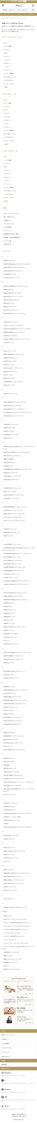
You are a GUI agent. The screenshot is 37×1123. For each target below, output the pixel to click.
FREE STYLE (12, 405)
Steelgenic (13, 778)
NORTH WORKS (13, 656)
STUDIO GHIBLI (13, 775)
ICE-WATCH (12, 488)
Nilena (8, 662)
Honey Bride (12, 476)
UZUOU (9, 839)
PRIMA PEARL (12, 697)
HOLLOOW (9, 462)
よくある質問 (7, 227)
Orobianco (11, 678)
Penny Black (12, 717)
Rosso (8, 746)
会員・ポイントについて (8, 1035)
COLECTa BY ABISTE (17, 329)
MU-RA (8, 620)
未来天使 (10, 962)
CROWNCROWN (14, 332)
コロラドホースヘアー (17, 926)
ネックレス (7, 49)
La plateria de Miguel (16, 581)
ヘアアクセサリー (9, 80)
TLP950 (12, 817)
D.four (10, 351)
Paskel (9, 714)
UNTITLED (11, 835)
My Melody (11, 633)
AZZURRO (10, 274)
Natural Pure (13, 659)
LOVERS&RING (14, 570)
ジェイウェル (12, 933)
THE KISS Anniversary (17, 813)
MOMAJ (10, 610)
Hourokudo (11, 479)
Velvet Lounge (15, 851)
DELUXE (10, 361)
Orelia (8, 674)
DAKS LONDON (14, 354)
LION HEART (12, 564)
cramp (8, 342)
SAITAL (9, 761)
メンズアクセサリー (8, 151)
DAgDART (10, 358)
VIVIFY (9, 847)
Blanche (10, 306)
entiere (11, 393)
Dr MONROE (13, 381)
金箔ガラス (12, 969)
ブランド (5, 251)
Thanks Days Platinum (17, 827)
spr (9, 794)
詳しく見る (28, 993)
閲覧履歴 (3, 1064)
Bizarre (9, 303)
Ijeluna (10, 491)
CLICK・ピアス (13, 325)
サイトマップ (7, 230)
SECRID (10, 768)
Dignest (10, 371)
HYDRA (8, 466)
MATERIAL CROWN (15, 599)
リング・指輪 (7, 46)
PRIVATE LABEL (15, 700)
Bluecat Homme (14, 313)
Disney (9, 378)
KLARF (8, 536)
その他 (5, 87)
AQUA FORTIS (14, 267)
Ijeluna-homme (14, 495)
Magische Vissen (15, 627)
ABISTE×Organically (17, 264)
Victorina (10, 858)
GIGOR (9, 431)
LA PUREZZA (12, 544)
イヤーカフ (7, 60)
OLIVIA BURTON (14, 671)
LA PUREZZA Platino (18, 553)
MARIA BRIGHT (13, 596)
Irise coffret (11, 498)
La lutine (10, 577)
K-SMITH (10, 529)
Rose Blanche (13, 743)
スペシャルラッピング (10, 939)
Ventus (9, 854)
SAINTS (9, 758)
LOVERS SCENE (14, 567)
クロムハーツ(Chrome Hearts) (17, 922)
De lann (9, 364)
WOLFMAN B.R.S (12, 876)
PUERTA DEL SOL (14, 703)
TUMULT (6, 823)
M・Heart (10, 637)
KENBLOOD (11, 532)
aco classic (12, 277)
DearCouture (13, 368)
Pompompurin (13, 724)
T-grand (11, 803)
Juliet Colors (14, 513)
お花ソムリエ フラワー (15, 919)
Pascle (9, 710)
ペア (18, 14)
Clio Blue (10, 335)
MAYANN (9, 603)
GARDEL (9, 427)
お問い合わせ (7, 244)
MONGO (9, 613)
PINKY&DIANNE (16, 690)
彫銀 (8, 955)
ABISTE (9, 260)
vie (7, 861)
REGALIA (9, 732)
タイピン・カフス (9, 83)
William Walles (14, 880)
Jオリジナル (13, 517)
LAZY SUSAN (13, 560)
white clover (13, 883)
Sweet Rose (12, 785)
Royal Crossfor (15, 749)
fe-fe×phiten (13, 416)
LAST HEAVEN (12, 557)
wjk (10, 890)
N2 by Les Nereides (17, 652)
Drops (9, 385)
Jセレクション (14, 520)
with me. (10, 886)
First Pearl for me (17, 412)
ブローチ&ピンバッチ (10, 77)
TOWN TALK (12, 820)
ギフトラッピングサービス (11, 213)
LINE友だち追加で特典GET (18, 1)
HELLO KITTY (12, 455)
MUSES (9, 623)
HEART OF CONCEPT (17, 452)
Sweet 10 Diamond (18, 782)
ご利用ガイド (7, 220)
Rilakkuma (10, 739)
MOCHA (8, 606)
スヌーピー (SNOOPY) (14, 936)
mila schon (11, 644)
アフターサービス (9, 224)
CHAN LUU (11, 322)
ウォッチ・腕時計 (9, 73)
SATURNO (7, 765)
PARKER (9, 686)
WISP (8, 869)
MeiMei (9, 630)
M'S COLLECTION (15, 592)
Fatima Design (14, 409)
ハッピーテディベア (15, 943)
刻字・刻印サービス (9, 217)
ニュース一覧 (7, 241)
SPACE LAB (11, 772)
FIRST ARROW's (15, 402)
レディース (6, 14)
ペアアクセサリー (7, 94)
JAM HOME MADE (15, 507)
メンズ (30, 14)
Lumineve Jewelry (16, 584)
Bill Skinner (11, 300)
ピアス (5, 53)
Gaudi (8, 438)
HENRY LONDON (9, 459)
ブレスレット (7, 63)
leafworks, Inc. (20, 1119)
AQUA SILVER (13, 271)
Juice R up (13, 510)
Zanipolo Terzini (15, 907)
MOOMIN (9, 616)
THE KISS (10, 810)
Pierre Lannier (13, 720)
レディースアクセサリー (10, 37)
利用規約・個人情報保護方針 (12, 237)
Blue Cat (11, 310)
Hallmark (10, 472)
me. (7, 640)
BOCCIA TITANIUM (15, 286)
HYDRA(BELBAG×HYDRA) (17, 469)
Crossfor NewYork (17, 339)
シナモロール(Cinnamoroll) (16, 929)
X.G (8, 898)
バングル (6, 66)
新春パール (12, 959)
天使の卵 (11, 952)
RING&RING (13, 736)
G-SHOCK (11, 424)
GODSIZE (11, 434)
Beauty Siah (13, 296)
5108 (7, 916)
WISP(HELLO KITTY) (17, 873)
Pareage (10, 707)
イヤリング (7, 56)
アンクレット (7, 70)
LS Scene (11, 574)
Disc (8, 375)
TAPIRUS (9, 806)
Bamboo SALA (12, 293)
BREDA (8, 289)
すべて (5, 43)
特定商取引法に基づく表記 (11, 234)
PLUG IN (10, 693)
